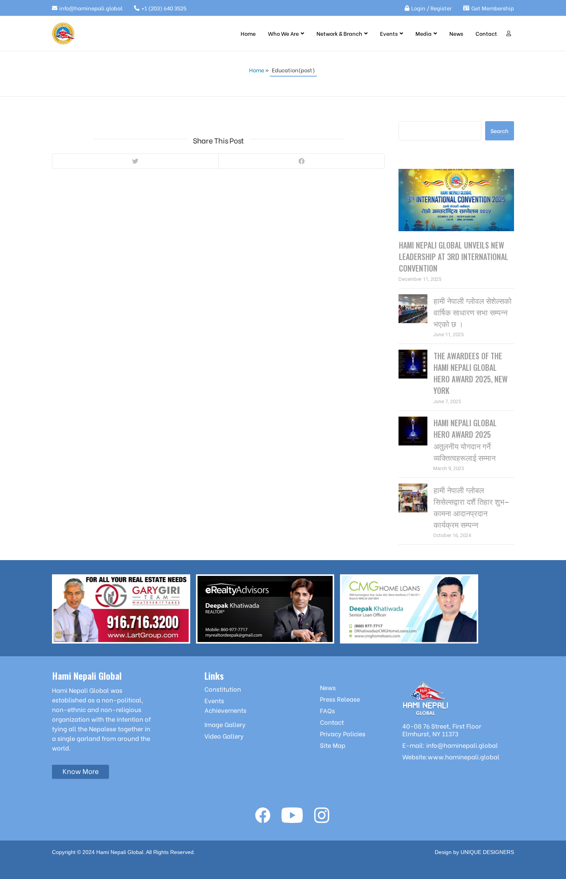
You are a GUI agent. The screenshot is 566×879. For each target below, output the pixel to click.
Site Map (332, 745)
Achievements (225, 710)
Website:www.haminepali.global (450, 756)
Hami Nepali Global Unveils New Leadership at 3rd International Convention (453, 256)
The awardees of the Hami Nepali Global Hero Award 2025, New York (470, 373)
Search (411, 115)
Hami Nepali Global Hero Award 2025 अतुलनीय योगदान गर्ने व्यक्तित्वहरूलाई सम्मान (465, 440)
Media (423, 33)
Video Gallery (224, 735)
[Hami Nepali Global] (63, 33)
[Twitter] (135, 161)
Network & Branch (339, 33)
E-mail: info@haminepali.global (450, 745)
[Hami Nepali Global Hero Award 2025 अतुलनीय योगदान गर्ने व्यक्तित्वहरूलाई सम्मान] (413, 431)
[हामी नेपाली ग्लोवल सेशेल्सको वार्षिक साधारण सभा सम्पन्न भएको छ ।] (413, 308)
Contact (486, 33)
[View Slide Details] (121, 609)
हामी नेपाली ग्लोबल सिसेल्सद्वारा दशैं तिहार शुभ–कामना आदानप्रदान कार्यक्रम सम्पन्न (471, 507)
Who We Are (283, 33)
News (456, 33)
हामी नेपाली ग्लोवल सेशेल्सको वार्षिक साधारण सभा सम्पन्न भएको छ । (473, 312)
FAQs (327, 710)
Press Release (340, 698)
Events (389, 33)
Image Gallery (225, 724)
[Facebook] (301, 161)
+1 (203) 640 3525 (163, 8)
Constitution (222, 688)
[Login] (508, 33)
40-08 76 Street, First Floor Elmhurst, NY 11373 (441, 729)
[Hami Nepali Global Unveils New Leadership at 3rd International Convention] (456, 200)
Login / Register (431, 8)
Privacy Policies (342, 733)
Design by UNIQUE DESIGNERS (474, 852)
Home (248, 33)
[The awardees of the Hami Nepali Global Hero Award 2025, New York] (413, 364)
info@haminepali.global (90, 8)
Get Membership (492, 8)
